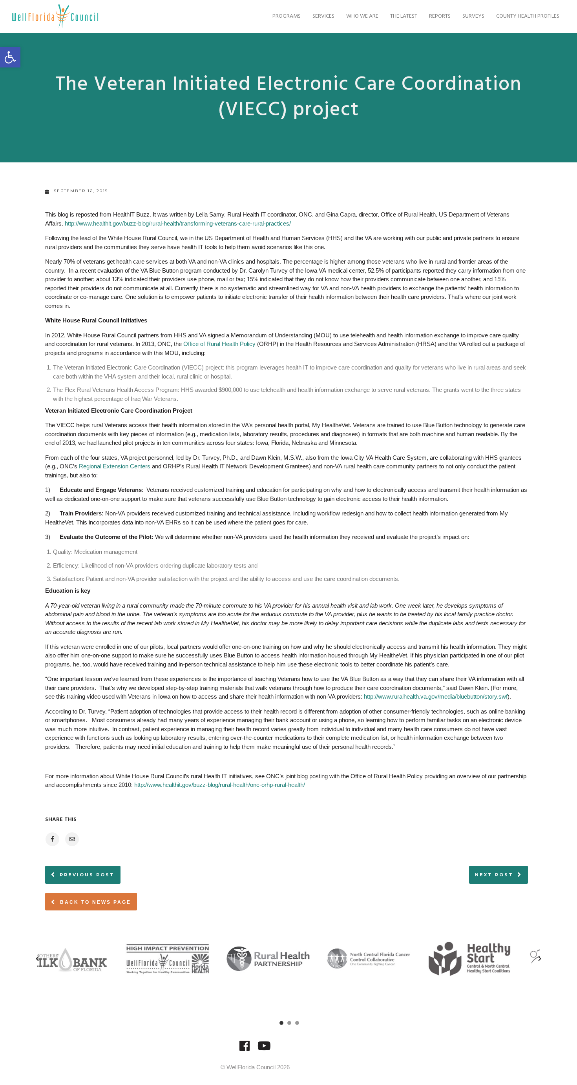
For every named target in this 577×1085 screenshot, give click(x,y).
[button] (10, 57)
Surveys (473, 16)
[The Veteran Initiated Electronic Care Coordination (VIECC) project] (52, 839)
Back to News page (94, 902)
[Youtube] (264, 1049)
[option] (87, 958)
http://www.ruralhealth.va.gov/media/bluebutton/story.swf (436, 696)
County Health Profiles (527, 16)
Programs (286, 16)
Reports (440, 16)
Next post (494, 874)
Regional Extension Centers (114, 466)
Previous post (87, 874)
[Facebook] (245, 1049)
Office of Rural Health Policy (219, 343)
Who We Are (362, 16)
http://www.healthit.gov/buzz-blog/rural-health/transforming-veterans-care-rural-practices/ (178, 223)
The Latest (403, 16)
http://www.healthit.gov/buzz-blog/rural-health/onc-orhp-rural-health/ (219, 784)
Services (323, 16)
